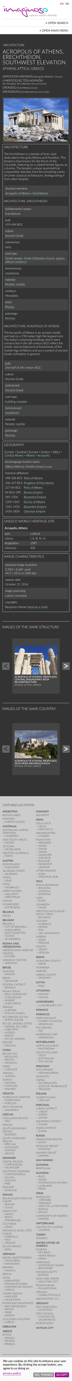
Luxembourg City (50, 1005)
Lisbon (42, 1111)
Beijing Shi (10, 1053)
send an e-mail (37, 607)
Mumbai (43, 836)
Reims (8, 1217)
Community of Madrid (51, 1216)
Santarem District (48, 1121)
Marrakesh (46, 1037)
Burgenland (11, 864)
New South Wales (15, 839)
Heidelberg (12, 1260)
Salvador (11, 981)
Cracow (44, 1100)
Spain (39, 1193)
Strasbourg (13, 1220)
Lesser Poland (46, 1097)
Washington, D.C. (47, 1298)
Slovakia (42, 1164)
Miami (42, 1258)
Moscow (44, 1149)
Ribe (7, 1183)
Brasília (10, 987)
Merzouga (45, 1024)
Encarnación (47, 1083)
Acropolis (43, 455)
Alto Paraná (44, 1069)
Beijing (9, 1059)
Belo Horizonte (16, 994)
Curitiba (10, 1010)
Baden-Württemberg (17, 1257)
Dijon (9, 1207)
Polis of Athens (33, 478)
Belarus (8, 912)
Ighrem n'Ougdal (50, 1021)
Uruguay (42, 1303)
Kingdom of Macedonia (39, 483)
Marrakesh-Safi (47, 1034)
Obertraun (12, 897)
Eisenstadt (12, 867)
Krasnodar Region (49, 1139)
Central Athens (14, 455)
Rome (42, 900)
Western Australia (16, 853)
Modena (44, 891)
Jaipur (42, 852)
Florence (44, 924)
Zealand (8, 1187)
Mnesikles (11, 295)
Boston (43, 1275)
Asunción (42, 1076)
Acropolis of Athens (17, 193)
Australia (10, 826)
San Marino (44, 1160)
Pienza (42, 927)
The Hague (45, 1061)
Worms (10, 1315)
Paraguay (43, 1066)
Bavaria (8, 1267)
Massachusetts (46, 1272)
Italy (39, 881)
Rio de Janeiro (15, 1039)
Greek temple (13, 258)
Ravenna (44, 894)
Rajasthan (43, 839)
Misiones (9, 818)
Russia (40, 1135)
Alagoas (8, 971)
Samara (43, 1155)
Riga (41, 986)
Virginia (41, 1292)
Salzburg (11, 874)
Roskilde (11, 1190)
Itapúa (40, 1080)
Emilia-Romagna (47, 885)
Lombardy (43, 904)
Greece (45, 451)
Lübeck (9, 1322)
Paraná (8, 1007)
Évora (42, 1131)
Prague (8, 1125)
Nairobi (41, 971)
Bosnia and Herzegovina (12, 945)
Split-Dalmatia (13, 1107)
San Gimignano (48, 933)
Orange (10, 1242)
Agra (41, 874)
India (39, 819)
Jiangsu (8, 1073)
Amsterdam (46, 1048)
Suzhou (10, 1076)
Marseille (11, 1236)
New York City (48, 1281)
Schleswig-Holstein (16, 1319)
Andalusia (43, 1197)
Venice (42, 949)
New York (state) (47, 1278)
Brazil (7, 967)
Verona (43, 952)
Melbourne (13, 849)
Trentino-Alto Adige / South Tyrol (51, 913)
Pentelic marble (15, 284)
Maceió (10, 974)
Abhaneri (44, 842)
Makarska (11, 1110)
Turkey (41, 1234)
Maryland (43, 1262)
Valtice (9, 1153)
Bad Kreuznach (15, 1306)
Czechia (8, 1114)
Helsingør (12, 1167)
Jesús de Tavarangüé (52, 1086)
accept (62, 1374)
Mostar (10, 956)
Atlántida (45, 1310)
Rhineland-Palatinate (18, 1303)
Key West (44, 1252)
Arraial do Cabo (16, 1026)
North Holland (47, 1045)
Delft (42, 1055)
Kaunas (43, 994)
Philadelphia (47, 1288)
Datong (10, 1083)
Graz (8, 880)
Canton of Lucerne (49, 1227)
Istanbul (42, 1238)
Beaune (10, 1204)
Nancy (9, 1214)
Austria (8, 860)
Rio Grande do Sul (15, 1017)
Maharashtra (45, 833)
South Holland (47, 1052)
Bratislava (43, 1168)
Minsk (7, 915)
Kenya (40, 957)
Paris (8, 1249)
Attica (56, 451)
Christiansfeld (15, 1174)
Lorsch (10, 1289)
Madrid (43, 1219)
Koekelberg (13, 930)
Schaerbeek (13, 939)
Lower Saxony (12, 1293)
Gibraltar (9, 1326)
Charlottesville (49, 1295)
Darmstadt (12, 1280)
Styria (7, 877)
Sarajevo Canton (15, 960)
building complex (16, 401)
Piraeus (10, 1344)
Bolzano (44, 917)
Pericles (10, 318)
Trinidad (44, 1089)
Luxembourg (45, 1001)
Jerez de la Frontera (53, 1206)
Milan (42, 907)
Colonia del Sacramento (47, 1318)
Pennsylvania (45, 1285)
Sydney (10, 842)
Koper (42, 1179)
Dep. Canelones (46, 1307)
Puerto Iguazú (15, 822)
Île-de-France (12, 1246)
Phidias (9, 307)
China (7, 1050)
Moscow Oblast (47, 1146)
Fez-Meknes (44, 1027)
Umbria (41, 936)
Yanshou (11, 1062)
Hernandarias (48, 1073)
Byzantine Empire (35, 497)
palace (60, 258)
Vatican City (45, 1328)
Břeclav (10, 1144)
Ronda (43, 1209)
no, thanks (44, 1374)
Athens (30, 455)
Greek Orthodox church (39, 258)
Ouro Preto (13, 1003)
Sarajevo (11, 963)
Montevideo (44, 1323)
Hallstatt (11, 894)
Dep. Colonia (44, 1313)
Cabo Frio (11, 1029)
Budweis (10, 1134)
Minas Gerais (11, 991)
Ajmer (42, 846)
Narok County (46, 974)
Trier (8, 1312)
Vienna (7, 900)
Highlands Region (15, 1118)
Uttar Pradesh (46, 870)
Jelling (10, 1177)
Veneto (41, 946)
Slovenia (42, 1173)
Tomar (42, 1124)
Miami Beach (47, 1255)
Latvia (40, 982)
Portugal (42, 1105)
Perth (9, 856)
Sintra (42, 1117)
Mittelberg (12, 907)
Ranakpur (45, 864)
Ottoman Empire (34, 511)
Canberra (11, 836)
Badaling (11, 1056)
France (8, 1194)
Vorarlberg (11, 904)
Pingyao (10, 1089)
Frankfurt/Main (16, 1284)
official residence (16, 261)
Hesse (6, 1277)
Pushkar (44, 861)
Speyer (9, 1309)
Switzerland (45, 1223)
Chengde (11, 1069)
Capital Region (13, 1161)
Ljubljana (45, 1185)
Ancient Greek (14, 235)
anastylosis (12, 273)
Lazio (39, 898)
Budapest (42, 815)
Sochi (42, 1142)
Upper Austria (12, 891)
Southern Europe (27, 451)
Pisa (41, 930)
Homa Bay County (48, 960)
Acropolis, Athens (16, 528)
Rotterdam (46, 1058)
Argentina (10, 811)
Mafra (42, 1114)
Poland (41, 1093)
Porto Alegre (14, 1020)
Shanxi (7, 1079)
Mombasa (42, 967)
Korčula (10, 1103)
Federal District (14, 984)
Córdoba (44, 1200)
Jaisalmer (45, 855)
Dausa (42, 848)
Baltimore (45, 1268)
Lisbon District (46, 1108)
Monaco (42, 1010)
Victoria (8, 846)
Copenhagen (14, 1164)
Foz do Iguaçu (15, 1013)
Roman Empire (33, 492)
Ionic (8, 247)
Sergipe (8, 1042)
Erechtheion (40, 193)
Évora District (46, 1128)
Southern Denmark (16, 1171)
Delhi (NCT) (43, 823)
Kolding (10, 1180)
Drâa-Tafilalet (46, 1018)
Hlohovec (12, 1147)
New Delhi (45, 829)
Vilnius (43, 997)
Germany (9, 1254)
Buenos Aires (11, 815)
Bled (41, 1176)
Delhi (42, 826)
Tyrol (7, 884)
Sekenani (44, 977)
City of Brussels (16, 926)
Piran (42, 1188)
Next (66, 666)
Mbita (42, 963)
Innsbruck (12, 887)
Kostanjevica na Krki (52, 1182)
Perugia (43, 942)
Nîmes (9, 1227)
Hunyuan (11, 1086)
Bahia (6, 978)
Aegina (9, 1338)
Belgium (8, 920)
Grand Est (10, 1211)
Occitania (9, 1224)
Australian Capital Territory (15, 831)
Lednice (10, 1150)
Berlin (7, 1274)
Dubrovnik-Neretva (16, 1097)
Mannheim (12, 1263)
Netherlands (45, 1042)
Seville (43, 1212)
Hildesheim (12, 1299)
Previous (6, 666)
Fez (40, 1031)
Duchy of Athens (34, 501)
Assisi (41, 940)
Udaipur (44, 867)
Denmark (9, 1158)
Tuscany (41, 921)
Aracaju (10, 1045)
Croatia (8, 1093)
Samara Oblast (46, 1152)
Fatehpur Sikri (48, 877)
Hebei (6, 1066)
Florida (41, 1249)
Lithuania (43, 990)
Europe (9, 451)
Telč (8, 1121)
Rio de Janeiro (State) (17, 1023)
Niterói (10, 1032)
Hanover (11, 1296)
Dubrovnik (12, 1100)
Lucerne (44, 1230)
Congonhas (13, 997)
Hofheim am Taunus (18, 1287)
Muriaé (10, 1000)
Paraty (9, 1035)
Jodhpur (44, 858)
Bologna (44, 888)
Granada (44, 1203)
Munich (10, 1270)
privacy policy (12, 1373)
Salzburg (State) (14, 871)
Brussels (8, 924)
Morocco (42, 1014)
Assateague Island (51, 1265)
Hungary (42, 811)
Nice (8, 1239)
